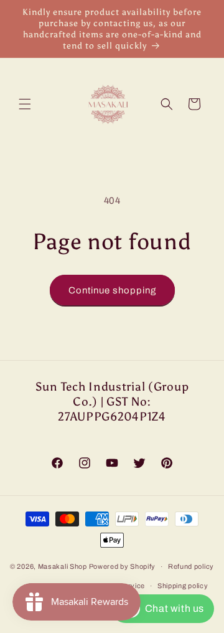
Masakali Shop (62, 566)
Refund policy (191, 566)
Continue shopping (112, 290)
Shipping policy (182, 585)
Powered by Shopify (122, 566)
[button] (25, 104)
